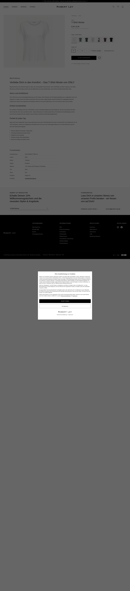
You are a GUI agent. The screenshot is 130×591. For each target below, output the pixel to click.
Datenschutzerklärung (65, 295)
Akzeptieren (65, 301)
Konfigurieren (65, 306)
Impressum (75, 295)
